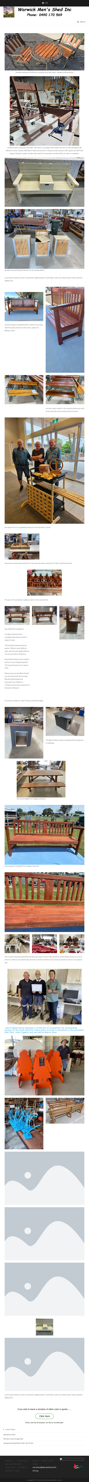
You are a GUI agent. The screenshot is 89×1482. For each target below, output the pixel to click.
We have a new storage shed (13, 1439)
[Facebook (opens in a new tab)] (43, 3)
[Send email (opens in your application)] (46, 3)
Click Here (44, 1416)
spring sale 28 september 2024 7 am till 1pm (18, 1443)
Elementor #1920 (9, 1435)
